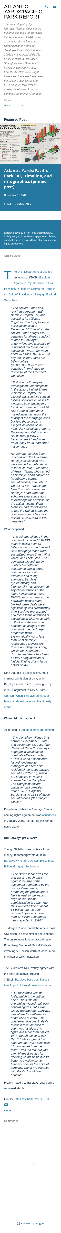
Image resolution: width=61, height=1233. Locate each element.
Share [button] (8, 203)
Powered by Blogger (33, 1223)
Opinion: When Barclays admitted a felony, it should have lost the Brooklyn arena (28, 701)
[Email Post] (6, 1106)
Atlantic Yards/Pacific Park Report (23, 12)
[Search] (47, 6)
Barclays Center (38, 1099)
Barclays (20, 1099)
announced (49, 815)
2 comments (23, 203)
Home (7, 105)
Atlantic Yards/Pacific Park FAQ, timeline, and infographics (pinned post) (28, 178)
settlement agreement (39, 729)
